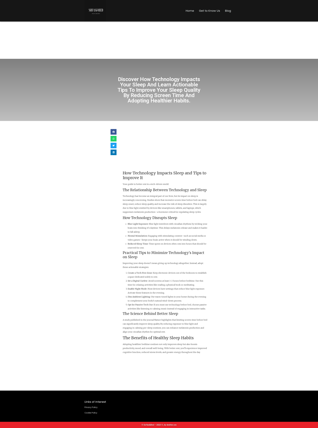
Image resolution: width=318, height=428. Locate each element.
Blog (228, 11)
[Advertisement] (159, 40)
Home (190, 11)
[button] (114, 132)
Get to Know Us (209, 11)
